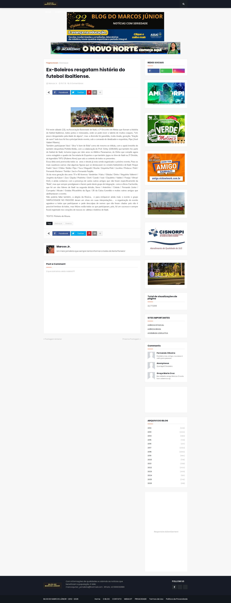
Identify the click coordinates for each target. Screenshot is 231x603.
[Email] (94, 92)
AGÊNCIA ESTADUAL (156, 325)
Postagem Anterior (53, 339)
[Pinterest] (89, 92)
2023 (166, 471)
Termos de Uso (156, 599)
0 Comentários (76, 83)
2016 (166, 443)
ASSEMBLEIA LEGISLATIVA (158, 333)
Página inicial (52, 63)
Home (97, 599)
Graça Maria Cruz (166, 373)
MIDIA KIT (128, 599)
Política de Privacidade (177, 599)
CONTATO (117, 599)
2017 (166, 447)
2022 (166, 467)
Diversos (68, 223)
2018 (166, 451)
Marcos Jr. (63, 246)
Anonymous (163, 363)
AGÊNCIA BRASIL (154, 329)
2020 (166, 459)
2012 (166, 428)
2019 (166, 455)
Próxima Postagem (131, 339)
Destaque (63, 63)
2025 (166, 479)
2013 (166, 432)
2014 (166, 436)
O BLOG (106, 599)
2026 (166, 483)
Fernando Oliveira (166, 353)
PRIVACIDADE (141, 599)
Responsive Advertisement (166, 531)
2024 (166, 475)
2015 (166, 440)
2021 (166, 463)
